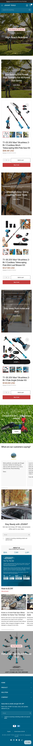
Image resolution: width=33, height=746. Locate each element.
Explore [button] (16, 431)
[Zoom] (27, 105)
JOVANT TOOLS (10, 5)
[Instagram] (13, 740)
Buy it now (16, 165)
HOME (3, 682)
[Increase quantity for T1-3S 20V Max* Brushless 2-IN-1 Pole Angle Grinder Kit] (8, 392)
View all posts (4, 591)
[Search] (30, 10)
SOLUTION (4, 692)
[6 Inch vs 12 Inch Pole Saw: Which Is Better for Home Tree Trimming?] (13, 602)
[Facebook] (11, 740)
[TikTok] (22, 740)
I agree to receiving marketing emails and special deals (16, 539)
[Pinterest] (19, 740)
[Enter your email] (28, 535)
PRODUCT (4, 687)
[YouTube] (16, 740)
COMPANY (4, 697)
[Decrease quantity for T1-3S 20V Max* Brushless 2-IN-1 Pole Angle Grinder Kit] (4, 392)
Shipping (4, 152)
